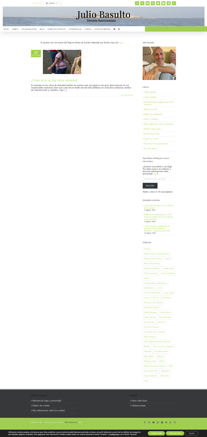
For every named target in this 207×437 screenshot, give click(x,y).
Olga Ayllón (149, 356)
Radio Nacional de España (155, 366)
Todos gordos (150, 92)
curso (159, 288)
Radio (161, 361)
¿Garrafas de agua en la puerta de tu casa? (159, 206)
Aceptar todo (156, 433)
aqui (155, 173)
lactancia (161, 322)
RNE (171, 366)
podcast (160, 356)
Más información (127, 95)
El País (156, 298)
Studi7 (80, 422)
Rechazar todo (175, 433)
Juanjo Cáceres (150, 317)
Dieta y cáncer (151, 119)
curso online (169, 293)
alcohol (147, 249)
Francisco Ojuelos (151, 307)
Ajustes (192, 433)
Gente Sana (165, 312)
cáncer (147, 298)
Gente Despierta (150, 312)
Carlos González (168, 273)
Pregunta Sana (150, 361)
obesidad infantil (161, 351)
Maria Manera (150, 337)
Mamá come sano (152, 129)
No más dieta (150, 148)
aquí (121, 42)
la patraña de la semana (154, 332)
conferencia (149, 288)
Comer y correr (151, 138)
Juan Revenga (165, 317)
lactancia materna (151, 327)
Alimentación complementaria (157, 254)
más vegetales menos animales (157, 341)
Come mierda (150, 97)
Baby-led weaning (152, 263)
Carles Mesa (169, 268)
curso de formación (152, 293)
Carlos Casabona (151, 273)
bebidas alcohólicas (152, 268)
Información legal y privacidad (46, 401)
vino (146, 380)
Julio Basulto (149, 322)
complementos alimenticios (155, 283)
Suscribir (150, 185)
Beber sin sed (150, 109)
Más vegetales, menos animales (159, 124)
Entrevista (166, 298)
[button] (119, 28)
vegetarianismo (150, 376)
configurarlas (114, 434)
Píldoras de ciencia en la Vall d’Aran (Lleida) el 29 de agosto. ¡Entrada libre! (158, 217)
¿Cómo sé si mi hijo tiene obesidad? (54, 80)
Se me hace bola (151, 133)
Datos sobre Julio (139, 401)
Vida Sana (164, 376)
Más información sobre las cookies (48, 410)
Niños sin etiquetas (153, 114)
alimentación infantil (152, 258)
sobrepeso (165, 371)
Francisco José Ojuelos (153, 302)
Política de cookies (41, 405)
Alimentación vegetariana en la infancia (159, 103)
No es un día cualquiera (163, 346)
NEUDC (147, 346)
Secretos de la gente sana (156, 143)
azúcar (168, 258)
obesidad (147, 351)
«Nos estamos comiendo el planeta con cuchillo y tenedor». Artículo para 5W (157, 228)
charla (146, 278)
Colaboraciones (139, 405)
